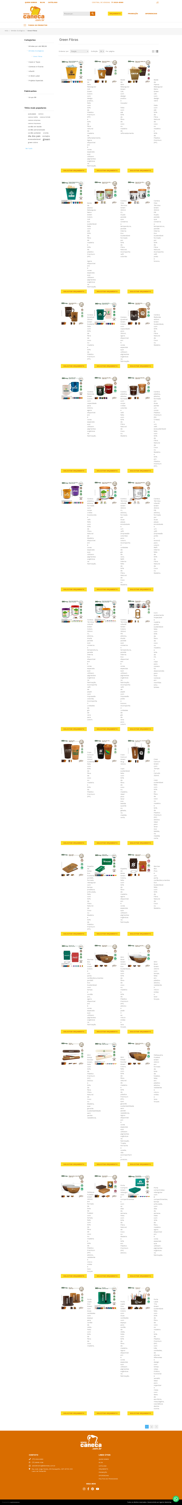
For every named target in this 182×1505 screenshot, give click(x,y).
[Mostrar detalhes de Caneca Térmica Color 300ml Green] (105, 388)
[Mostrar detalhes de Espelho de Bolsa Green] (72, 865)
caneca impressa (34, 123)
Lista (157, 51)
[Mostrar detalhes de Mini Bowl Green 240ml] (105, 956)
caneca (40, 114)
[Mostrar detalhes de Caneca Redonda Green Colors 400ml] (72, 388)
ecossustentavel (34, 139)
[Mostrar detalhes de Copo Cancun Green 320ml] (72, 751)
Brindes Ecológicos (18, 30)
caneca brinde (45, 117)
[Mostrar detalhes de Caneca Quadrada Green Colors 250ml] (105, 313)
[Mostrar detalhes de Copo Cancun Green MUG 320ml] (105, 751)
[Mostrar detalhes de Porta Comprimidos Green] (105, 1186)
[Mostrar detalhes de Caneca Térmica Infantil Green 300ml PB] (139, 493)
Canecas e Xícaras (36, 67)
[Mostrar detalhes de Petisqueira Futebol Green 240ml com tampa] (72, 1186)
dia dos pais (34, 136)
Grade (153, 51)
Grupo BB (32, 97)
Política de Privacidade (108, 1479)
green (46, 139)
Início (6, 30)
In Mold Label (34, 76)
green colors (33, 142)
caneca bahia (33, 117)
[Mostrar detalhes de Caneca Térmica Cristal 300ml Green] (139, 388)
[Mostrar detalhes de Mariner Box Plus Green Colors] (72, 956)
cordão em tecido (35, 127)
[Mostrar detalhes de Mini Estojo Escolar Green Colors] (105, 1053)
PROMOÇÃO (133, 14)
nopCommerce (14, 1502)
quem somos (104, 1459)
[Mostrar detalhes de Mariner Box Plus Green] (139, 865)
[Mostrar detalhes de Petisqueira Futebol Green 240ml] (139, 1053)
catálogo (102, 1466)
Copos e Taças (34, 62)
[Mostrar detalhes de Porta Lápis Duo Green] (72, 1298)
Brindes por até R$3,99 (38, 46)
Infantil (31, 71)
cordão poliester (34, 133)
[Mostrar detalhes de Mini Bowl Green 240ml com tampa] (139, 956)
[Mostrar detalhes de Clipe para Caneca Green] (139, 611)
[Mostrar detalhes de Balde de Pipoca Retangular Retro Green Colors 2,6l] (72, 192)
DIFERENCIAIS (151, 14)
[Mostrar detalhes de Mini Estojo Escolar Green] (72, 1053)
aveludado (32, 114)
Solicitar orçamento (73, 171)
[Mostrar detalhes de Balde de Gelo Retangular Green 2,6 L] (105, 71)
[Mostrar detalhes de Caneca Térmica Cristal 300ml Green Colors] (72, 493)
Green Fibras (37, 56)
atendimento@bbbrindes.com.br (43, 1466)
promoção (103, 1472)
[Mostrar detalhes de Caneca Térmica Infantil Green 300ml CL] (105, 493)
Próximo (156, 1427)
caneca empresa (34, 120)
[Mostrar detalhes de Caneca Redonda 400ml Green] (139, 313)
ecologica (46, 136)
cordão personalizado (36, 130)
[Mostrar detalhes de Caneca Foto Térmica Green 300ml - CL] (105, 192)
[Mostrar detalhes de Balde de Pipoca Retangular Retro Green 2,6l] (139, 71)
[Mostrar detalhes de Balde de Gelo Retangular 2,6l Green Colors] (72, 71)
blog (101, 1462)
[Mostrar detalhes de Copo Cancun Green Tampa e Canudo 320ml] (139, 751)
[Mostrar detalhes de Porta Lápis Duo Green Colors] (105, 1298)
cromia (45, 133)
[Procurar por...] (92, 14)
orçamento (103, 1469)
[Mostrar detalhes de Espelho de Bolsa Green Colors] (105, 865)
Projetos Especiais (36, 81)
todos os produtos (37, 25)
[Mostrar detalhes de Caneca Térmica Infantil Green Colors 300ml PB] (105, 611)
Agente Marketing (165, 1502)
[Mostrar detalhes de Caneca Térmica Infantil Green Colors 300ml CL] (72, 611)
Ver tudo (28, 148)
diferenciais (104, 1475)
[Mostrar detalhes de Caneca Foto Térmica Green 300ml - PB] (139, 192)
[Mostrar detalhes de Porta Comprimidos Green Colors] (139, 1186)
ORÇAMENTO (115, 14)
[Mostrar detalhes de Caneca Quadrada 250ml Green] (72, 313)
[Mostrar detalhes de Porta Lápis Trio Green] (139, 1298)
